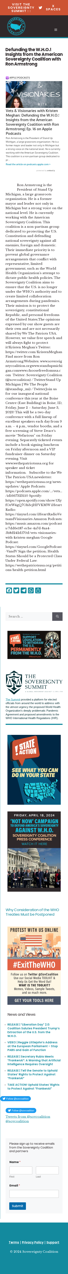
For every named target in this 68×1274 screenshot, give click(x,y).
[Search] (57, 616)
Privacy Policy (33, 1242)
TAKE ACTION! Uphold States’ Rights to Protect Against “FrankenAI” (33, 1086)
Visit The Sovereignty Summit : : (21, 7)
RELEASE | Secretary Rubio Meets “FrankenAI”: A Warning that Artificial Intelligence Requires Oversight (34, 1060)
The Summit (13, 699)
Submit (17, 1206)
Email (14, 1185)
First (12, 1176)
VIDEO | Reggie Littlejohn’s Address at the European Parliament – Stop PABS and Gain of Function (32, 1046)
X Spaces (53, 7)
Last (38, 1176)
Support (52, 1242)
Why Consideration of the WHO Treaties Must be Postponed (32, 912)
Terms (14, 1242)
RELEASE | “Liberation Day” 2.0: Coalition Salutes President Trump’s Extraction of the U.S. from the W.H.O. (33, 1030)
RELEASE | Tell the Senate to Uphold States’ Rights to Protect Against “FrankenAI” (32, 1074)
